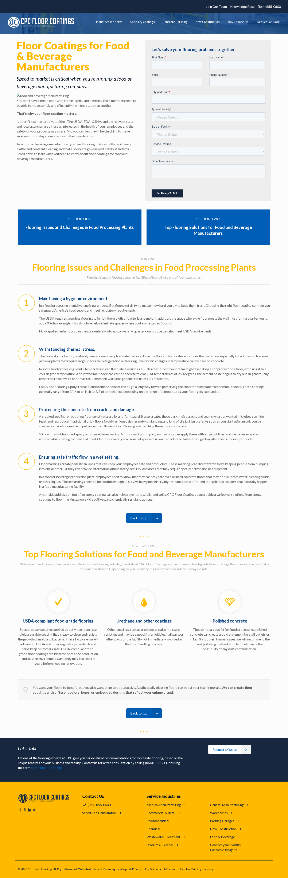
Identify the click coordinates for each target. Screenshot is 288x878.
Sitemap (157, 869)
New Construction (223, 829)
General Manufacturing (227, 805)
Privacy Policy (140, 869)
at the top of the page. (46, 768)
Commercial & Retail (162, 813)
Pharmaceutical (158, 821)
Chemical (154, 829)
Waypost (125, 869)
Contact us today (221, 850)
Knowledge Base (242, 6)
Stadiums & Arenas (160, 845)
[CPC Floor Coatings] (41, 22)
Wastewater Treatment (164, 837)
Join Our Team (216, 6)
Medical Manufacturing (164, 805)
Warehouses (219, 813)
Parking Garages (222, 821)
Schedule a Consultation (99, 813)
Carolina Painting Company (196, 869)
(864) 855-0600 (269, 6)
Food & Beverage (223, 837)
